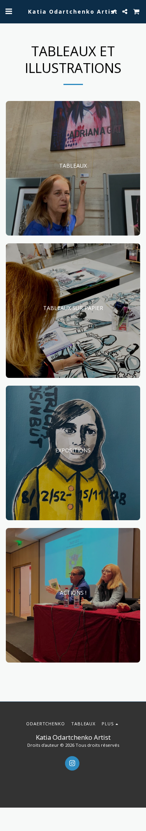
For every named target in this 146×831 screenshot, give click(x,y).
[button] (8, 11)
